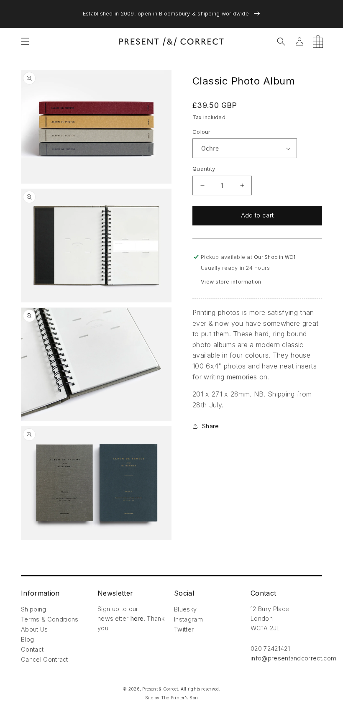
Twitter (184, 629)
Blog (27, 639)
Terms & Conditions (50, 619)
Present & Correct (160, 688)
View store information (231, 282)
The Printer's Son (179, 697)
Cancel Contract (44, 659)
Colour (201, 131)
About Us (34, 629)
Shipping (33, 609)
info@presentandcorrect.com (293, 658)
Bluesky (185, 609)
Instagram (188, 619)
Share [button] (210, 426)
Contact (32, 649)
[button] (25, 41)
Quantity (203, 168)
